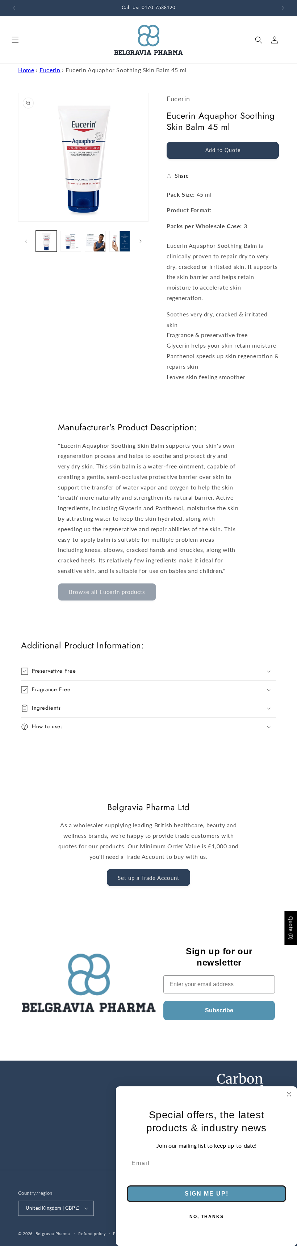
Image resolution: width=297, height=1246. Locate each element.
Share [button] (182, 176)
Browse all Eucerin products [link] (107, 592)
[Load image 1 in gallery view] (46, 241)
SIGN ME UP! (207, 1193)
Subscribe (219, 1010)
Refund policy (92, 1233)
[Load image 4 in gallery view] (119, 241)
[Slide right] (140, 241)
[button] (15, 40)
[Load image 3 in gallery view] (95, 241)
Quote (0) (291, 928)
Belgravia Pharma (52, 1233)
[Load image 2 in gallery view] (70, 241)
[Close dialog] (289, 1094)
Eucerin (49, 69)
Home (26, 69)
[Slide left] (26, 241)
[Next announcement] (283, 8)
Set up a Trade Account (148, 877)
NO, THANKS (206, 1216)
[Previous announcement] (14, 8)
